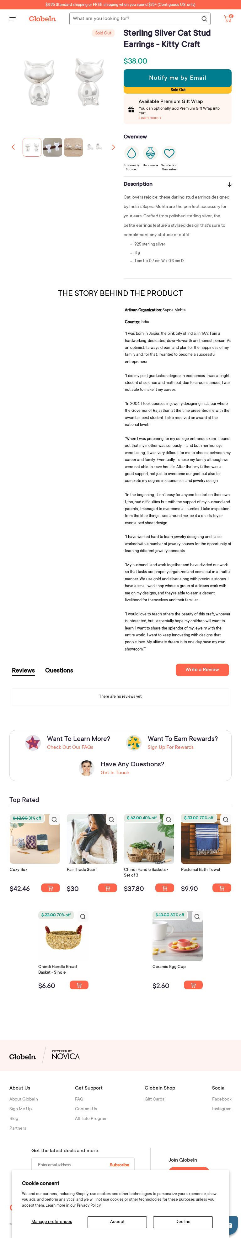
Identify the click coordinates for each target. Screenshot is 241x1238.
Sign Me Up (20, 1109)
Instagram (222, 1109)
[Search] (204, 19)
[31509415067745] (193, 985)
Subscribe (119, 1165)
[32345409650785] (221, 887)
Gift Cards (154, 1099)
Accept (117, 1222)
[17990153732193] (50, 887)
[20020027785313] (79, 985)
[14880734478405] (164, 887)
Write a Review (202, 670)
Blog (13, 1118)
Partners (17, 1128)
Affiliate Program (91, 1118)
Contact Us (86, 1109)
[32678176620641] (107, 887)
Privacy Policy (89, 1206)
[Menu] (12, 19)
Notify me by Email (177, 78)
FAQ (79, 1099)
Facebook (222, 1099)
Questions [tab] (59, 671)
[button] (113, 147)
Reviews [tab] (23, 671)
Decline (182, 1222)
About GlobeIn (23, 1099)
